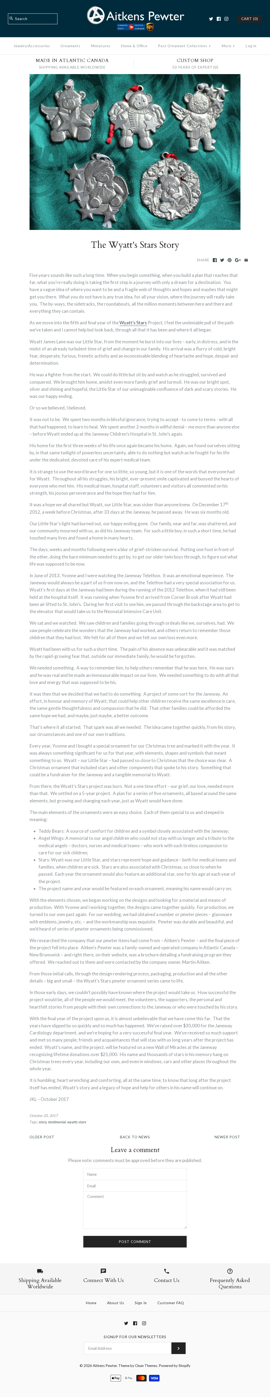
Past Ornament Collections (184, 46)
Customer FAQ (170, 1303)
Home (91, 1303)
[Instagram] (226, 19)
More (228, 46)
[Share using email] (246, 260)
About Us (115, 1303)
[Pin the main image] (230, 260)
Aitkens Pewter (105, 1366)
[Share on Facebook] (215, 260)
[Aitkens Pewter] (135, 9)
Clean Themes (146, 1366)
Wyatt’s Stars (133, 322)
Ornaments (70, 46)
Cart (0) (249, 19)
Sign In (141, 1303)
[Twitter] (211, 19)
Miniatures (100, 46)
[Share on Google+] (238, 260)
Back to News (135, 1137)
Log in (251, 46)
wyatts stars (76, 1122)
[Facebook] (219, 19)
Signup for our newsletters (135, 1337)
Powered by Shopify (174, 1366)
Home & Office (134, 46)
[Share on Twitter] (222, 260)
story (42, 1122)
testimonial (56, 1122)
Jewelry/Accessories (31, 46)
